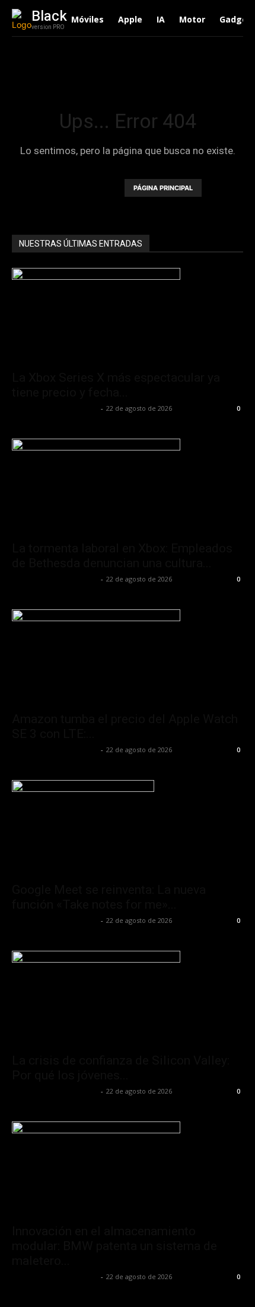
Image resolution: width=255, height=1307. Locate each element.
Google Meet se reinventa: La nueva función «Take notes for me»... (109, 897)
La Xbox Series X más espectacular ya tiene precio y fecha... (116, 385)
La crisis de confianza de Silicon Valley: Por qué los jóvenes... (121, 1067)
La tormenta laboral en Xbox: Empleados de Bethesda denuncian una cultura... (122, 555)
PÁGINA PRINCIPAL (163, 188)
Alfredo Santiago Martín (55, 408)
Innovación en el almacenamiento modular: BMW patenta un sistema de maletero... (114, 1246)
